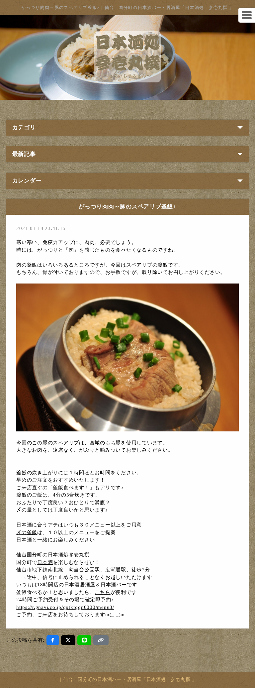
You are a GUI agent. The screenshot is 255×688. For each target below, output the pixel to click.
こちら (102, 592)
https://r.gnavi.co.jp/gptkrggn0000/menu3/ (65, 607)
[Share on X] (68, 640)
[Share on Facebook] (52, 640)
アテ (53, 524)
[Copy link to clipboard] (101, 640)
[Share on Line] (84, 640)
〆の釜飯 (26, 532)
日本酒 (45, 562)
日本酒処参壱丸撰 (69, 554)
